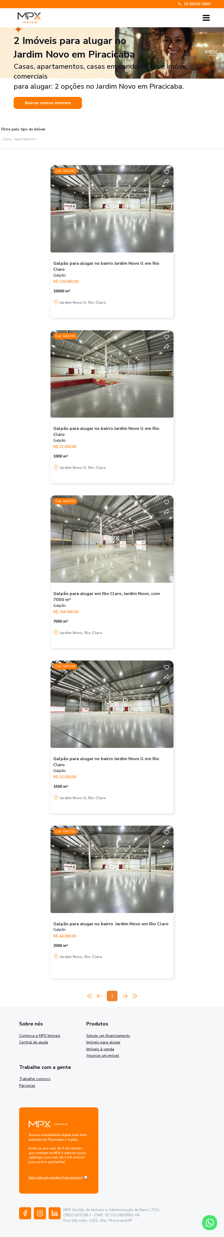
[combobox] (52, 138)
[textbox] (54, 139)
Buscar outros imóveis (48, 102)
